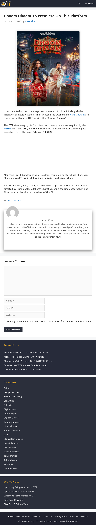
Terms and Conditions (78, 516)
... (48, 242)
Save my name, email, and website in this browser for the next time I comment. (49, 321)
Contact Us (47, 516)
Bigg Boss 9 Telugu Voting (17, 504)
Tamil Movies (10, 455)
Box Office (9, 400)
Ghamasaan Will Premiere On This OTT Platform (28, 361)
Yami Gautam (77, 114)
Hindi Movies (14, 200)
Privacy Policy (61, 516)
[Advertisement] (48, 154)
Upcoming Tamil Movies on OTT (20, 495)
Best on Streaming (13, 396)
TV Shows (8, 464)
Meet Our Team (23, 516)
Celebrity (8, 405)
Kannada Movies (12, 430)
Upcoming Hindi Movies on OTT (20, 491)
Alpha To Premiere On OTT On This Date (24, 356)
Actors (7, 388)
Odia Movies (10, 447)
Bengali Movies (11, 392)
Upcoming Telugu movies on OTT (20, 487)
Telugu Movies (11, 460)
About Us (36, 516)
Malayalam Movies (13, 438)
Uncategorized (11, 468)
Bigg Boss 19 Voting (13, 499)
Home (11, 516)
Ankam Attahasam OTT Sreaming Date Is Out (26, 352)
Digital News (10, 409)
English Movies (11, 417)
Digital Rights (10, 413)
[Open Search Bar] (78, 3)
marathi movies (11, 443)
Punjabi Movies (11, 451)
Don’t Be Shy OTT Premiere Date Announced (25, 365)
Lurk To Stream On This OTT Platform (22, 369)
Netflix (8, 128)
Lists (6, 434)
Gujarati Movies (12, 421)
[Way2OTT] (6, 3)
